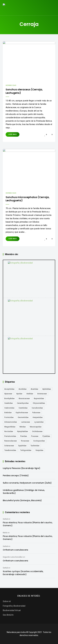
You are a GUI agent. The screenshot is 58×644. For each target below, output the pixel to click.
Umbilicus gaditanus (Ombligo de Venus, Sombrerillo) (24, 492)
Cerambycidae (23, 403)
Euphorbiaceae (22, 412)
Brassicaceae (24, 398)
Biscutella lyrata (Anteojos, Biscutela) (22, 500)
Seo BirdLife (8, 614)
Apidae (19, 393)
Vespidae (39, 450)
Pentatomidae (10, 436)
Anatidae (34, 389)
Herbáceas (11, 85)
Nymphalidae (22, 431)
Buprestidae (39, 398)
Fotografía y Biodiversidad (14, 605)
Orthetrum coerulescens (15, 549)
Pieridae (23, 436)
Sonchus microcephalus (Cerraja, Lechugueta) (28, 199)
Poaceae (34, 436)
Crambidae (23, 408)
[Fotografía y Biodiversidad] (29, 278)
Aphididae (46, 389)
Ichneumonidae (10, 422)
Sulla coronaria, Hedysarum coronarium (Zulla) (27, 482)
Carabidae (8, 403)
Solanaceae (9, 445)
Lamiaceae (25, 422)
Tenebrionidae (10, 450)
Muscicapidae (35, 426)
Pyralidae (46, 436)
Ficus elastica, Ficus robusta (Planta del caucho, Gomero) (28, 524)
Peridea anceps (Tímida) (16, 475)
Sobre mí (7, 601)
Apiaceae (8, 393)
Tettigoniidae (25, 450)
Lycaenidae (39, 422)
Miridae (23, 426)
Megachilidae (9, 426)
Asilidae (29, 393)
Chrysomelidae (39, 403)
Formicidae (9, 417)
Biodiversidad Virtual (12, 610)
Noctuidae (8, 431)
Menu (52, 8)
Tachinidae (35, 445)
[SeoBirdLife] (29, 354)
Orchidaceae (37, 431)
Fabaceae (36, 412)
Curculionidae (37, 408)
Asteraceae (42, 393)
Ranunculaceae (10, 440)
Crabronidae (9, 408)
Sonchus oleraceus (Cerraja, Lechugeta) (24, 91)
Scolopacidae (39, 440)
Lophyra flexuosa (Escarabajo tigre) (21, 468)
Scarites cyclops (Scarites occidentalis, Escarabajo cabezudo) (23, 573)
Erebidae (8, 412)
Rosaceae (25, 440)
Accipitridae (9, 389)
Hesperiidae (38, 417)
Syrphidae (22, 445)
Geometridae (23, 417)
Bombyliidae (9, 398)
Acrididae (22, 389)
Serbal (5, 519)
